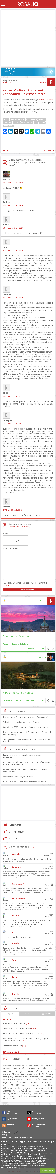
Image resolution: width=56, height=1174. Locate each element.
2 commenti (33, 649)
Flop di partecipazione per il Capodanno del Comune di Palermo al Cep (27, 733)
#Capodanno (31, 119)
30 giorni (10, 1013)
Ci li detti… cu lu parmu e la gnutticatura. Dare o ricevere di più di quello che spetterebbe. (27, 860)
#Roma (16, 122)
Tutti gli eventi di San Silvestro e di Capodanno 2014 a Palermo (26, 740)
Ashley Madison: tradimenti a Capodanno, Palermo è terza (25, 92)
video (16, 1099)
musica (22, 1081)
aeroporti (8, 1065)
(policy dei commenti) (19, 526)
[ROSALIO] (28, 4)
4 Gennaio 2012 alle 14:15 (13, 183)
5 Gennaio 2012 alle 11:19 (13, 250)
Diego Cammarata (22, 1073)
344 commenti (32, 700)
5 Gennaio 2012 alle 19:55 (13, 396)
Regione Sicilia (12, 1087)
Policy (4, 1135)
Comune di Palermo (37, 1068)
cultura (7, 1074)
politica (48, 1085)
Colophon (6, 1132)
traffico (15, 1093)
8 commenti (49, 150)
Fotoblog (7, 644)
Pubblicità (6, 1137)
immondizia (21, 1076)
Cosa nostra (44, 1071)
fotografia (8, 1076)
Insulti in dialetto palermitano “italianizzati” (23, 1033)
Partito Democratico (31, 1085)
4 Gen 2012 (7, 82)
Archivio (14, 838)
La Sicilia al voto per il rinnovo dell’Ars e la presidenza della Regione (26, 770)
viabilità (8, 1098)
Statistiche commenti (14, 1045)
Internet (34, 1076)
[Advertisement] (28, 38)
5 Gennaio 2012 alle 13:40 (13, 297)
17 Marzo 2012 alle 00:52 (12, 510)
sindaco (36, 1091)
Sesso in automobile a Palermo (19, 1028)
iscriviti (6, 585)
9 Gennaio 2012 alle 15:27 (13, 424)
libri (29, 1079)
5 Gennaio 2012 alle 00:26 (13, 228)
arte (43, 1065)
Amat (36, 1065)
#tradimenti (8, 126)
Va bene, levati (47, 1170)
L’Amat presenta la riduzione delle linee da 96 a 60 (25, 781)
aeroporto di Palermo (23, 1065)
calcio (49, 1065)
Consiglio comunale (24, 1071)
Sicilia (26, 1090)
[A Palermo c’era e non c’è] (28, 675)
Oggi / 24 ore (46, 1013)
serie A (17, 1091)
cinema (16, 1068)
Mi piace (52, 648)
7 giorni (28, 1013)
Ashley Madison (46, 99)
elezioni (39, 1073)
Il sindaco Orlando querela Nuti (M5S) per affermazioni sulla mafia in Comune (27, 763)
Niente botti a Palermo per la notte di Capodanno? (25, 717)
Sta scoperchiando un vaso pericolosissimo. (20, 937)
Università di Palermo (41, 1096)
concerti (7, 1071)
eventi (49, 1074)
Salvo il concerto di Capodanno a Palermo (21, 722)
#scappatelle (40, 122)
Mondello (48, 1079)
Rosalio (43, 82)
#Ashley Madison (17, 119)
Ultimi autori (17, 831)
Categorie (15, 825)
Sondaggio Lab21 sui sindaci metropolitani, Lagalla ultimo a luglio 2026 (25, 1039)
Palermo (6, 150)
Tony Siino (42, 657)
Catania (7, 1068)
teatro (6, 1093)
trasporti (25, 1093)
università (37, 1093)
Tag (42, 649)
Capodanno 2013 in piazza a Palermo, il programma (26, 727)
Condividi (48, 648)
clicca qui (11, 1162)
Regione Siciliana (34, 1087)
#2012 (6, 119)
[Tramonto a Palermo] (28, 618)
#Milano (42, 119)
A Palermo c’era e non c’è (18, 692)
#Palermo (7, 122)
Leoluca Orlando (13, 1079)
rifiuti (50, 1088)
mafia (37, 1079)
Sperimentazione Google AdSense (18, 776)
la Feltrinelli (47, 1077)
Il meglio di (16, 644)
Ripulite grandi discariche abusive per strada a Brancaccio (23, 756)
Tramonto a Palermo (16, 636)
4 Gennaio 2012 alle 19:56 (13, 205)
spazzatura (47, 1090)
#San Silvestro (26, 122)
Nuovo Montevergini (42, 1082)
